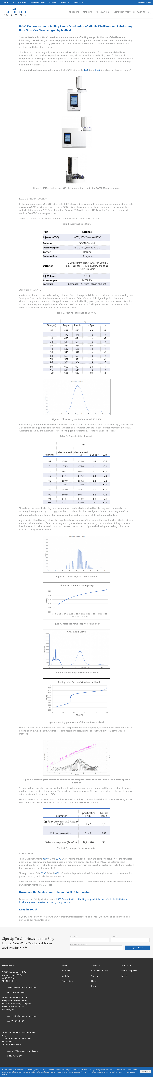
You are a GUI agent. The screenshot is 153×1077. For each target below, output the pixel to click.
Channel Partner (144, 2)
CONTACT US (139, 12)
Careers (52, 2)
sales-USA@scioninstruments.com (22, 1051)
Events (23, 2)
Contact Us (64, 2)
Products (66, 970)
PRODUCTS (74, 12)
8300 (86, 69)
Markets (65, 975)
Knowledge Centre (38, 2)
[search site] (149, 12)
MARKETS (87, 12)
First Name (74, 937)
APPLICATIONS (102, 12)
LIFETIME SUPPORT (122, 12)
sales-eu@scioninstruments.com (22, 987)
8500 (97, 69)
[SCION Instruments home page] (14, 15)
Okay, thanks (145, 1072)
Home (64, 965)
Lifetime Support (129, 970)
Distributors (78, 2)
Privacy (124, 975)
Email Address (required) (78, 944)
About (5, 2)
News (14, 2)
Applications (67, 981)
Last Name (114, 937)
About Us (95, 965)
